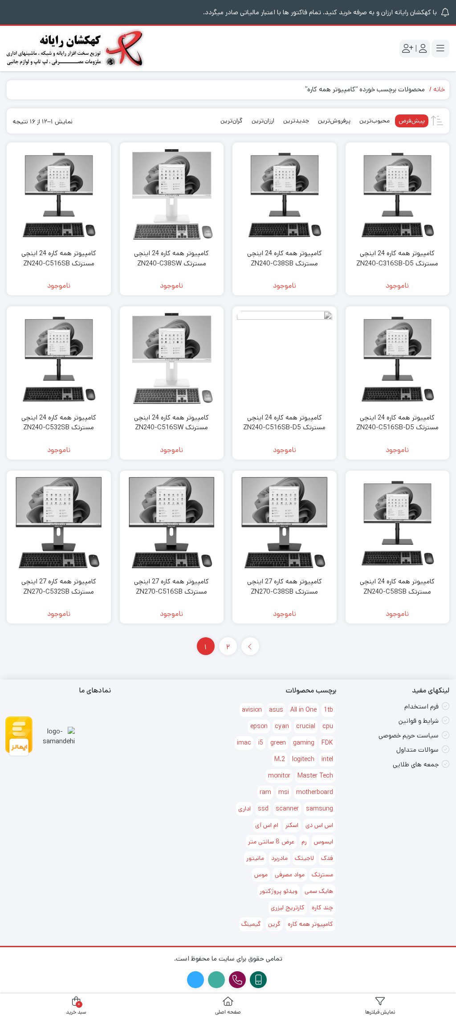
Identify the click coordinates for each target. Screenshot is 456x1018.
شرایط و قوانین (419, 720)
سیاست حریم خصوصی (409, 735)
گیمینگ (251, 924)
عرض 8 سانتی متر (271, 841)
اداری (244, 808)
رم (304, 841)
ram (265, 792)
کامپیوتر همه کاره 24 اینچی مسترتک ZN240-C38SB (284, 258)
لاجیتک (304, 858)
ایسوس (323, 841)
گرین (274, 924)
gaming (303, 742)
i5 (260, 742)
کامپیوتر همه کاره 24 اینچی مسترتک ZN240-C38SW (171, 258)
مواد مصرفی (290, 874)
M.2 (279, 759)
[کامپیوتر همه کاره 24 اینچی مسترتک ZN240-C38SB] (284, 194)
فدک (327, 858)
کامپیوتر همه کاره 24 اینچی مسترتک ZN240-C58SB (397, 586)
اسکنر (291, 825)
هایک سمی (319, 891)
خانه (439, 89)
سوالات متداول (417, 749)
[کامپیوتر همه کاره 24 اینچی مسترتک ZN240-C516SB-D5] (397, 358)
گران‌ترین (231, 120)
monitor (279, 775)
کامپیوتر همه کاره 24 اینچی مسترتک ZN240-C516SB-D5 (397, 422)
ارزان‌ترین (263, 120)
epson (259, 726)
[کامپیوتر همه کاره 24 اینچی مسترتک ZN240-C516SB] (58, 194)
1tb (328, 709)
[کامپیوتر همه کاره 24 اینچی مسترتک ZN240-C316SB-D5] (397, 194)
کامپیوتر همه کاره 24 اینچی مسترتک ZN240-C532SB (58, 422)
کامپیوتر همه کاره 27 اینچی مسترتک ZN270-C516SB (171, 586)
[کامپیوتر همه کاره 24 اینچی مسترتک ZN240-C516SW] (172, 358)
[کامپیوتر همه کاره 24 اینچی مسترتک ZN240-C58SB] (397, 522)
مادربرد (279, 858)
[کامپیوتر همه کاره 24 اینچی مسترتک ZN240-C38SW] (172, 194)
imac (244, 742)
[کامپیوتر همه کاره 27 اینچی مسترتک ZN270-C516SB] (172, 522)
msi (283, 792)
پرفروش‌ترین (334, 120)
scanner (287, 808)
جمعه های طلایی (416, 764)
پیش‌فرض (412, 120)
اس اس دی (319, 825)
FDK (327, 742)
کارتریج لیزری (288, 907)
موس (261, 874)
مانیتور (255, 858)
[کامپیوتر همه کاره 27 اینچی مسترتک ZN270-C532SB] (58, 522)
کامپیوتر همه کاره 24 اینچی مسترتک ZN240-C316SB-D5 (397, 258)
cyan (282, 726)
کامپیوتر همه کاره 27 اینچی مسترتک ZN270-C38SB (284, 586)
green (278, 742)
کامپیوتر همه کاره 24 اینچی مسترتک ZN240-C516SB (58, 258)
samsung (319, 808)
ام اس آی (266, 825)
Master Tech (315, 775)
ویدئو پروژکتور (278, 891)
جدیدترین (296, 120)
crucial (305, 726)
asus (276, 709)
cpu (327, 726)
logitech (303, 759)
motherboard (314, 792)
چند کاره (322, 907)
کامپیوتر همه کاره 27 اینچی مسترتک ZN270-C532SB (58, 586)
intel (327, 759)
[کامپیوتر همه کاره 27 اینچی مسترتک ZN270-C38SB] (284, 522)
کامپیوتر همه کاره (310, 924)
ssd (263, 808)
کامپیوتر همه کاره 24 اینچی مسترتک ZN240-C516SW (171, 422)
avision (252, 709)
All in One (303, 709)
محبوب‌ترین (374, 120)
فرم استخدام (421, 706)
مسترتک (322, 874)
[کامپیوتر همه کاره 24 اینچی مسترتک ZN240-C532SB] (58, 358)
